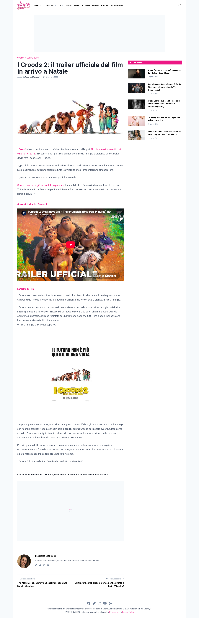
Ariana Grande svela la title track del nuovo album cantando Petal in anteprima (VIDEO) (164, 104)
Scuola (105, 5)
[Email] (48, 565)
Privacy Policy (128, 612)
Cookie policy (114, 612)
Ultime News (33, 58)
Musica (37, 5)
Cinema (50, 5)
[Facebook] (36, 565)
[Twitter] (40, 565)
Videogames (117, 5)
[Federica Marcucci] (24, 561)
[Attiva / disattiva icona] (180, 5)
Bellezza (78, 5)
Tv (59, 5)
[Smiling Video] (110, 603)
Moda (69, 5)
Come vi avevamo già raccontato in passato (40, 185)
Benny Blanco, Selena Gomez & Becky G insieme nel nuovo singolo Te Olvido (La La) (164, 87)
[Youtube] (105, 603)
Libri (87, 5)
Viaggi (95, 5)
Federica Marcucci (32, 77)
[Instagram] (44, 565)
